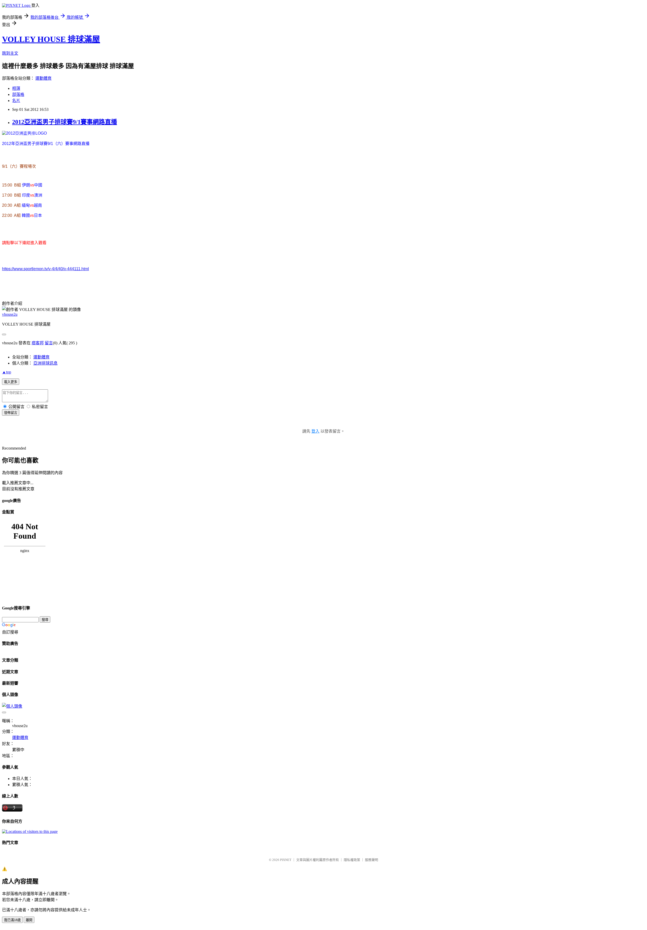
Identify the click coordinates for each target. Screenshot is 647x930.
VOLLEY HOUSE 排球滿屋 (51, 39)
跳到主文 (10, 53)
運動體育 (43, 78)
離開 (29, 920)
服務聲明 (371, 860)
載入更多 (10, 382)
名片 (16, 100)
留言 (49, 343)
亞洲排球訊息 (45, 363)
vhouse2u (9, 314)
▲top (6, 372)
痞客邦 (38, 343)
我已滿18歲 (12, 920)
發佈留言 (10, 413)
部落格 (18, 94)
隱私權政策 (352, 860)
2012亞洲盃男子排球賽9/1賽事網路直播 (64, 122)
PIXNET (285, 860)
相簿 (16, 88)
